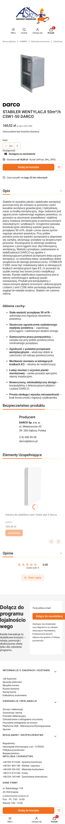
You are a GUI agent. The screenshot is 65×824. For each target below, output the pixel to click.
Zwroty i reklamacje (13, 709)
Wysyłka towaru (11, 685)
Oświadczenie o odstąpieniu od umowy (23, 719)
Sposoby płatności (12, 682)
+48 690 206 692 (11, 769)
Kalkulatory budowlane (14, 695)
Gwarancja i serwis (12, 712)
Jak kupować (9, 678)
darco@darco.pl (28, 441)
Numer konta (9, 692)
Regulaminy (9, 743)
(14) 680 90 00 (27, 437)
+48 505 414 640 (11, 762)
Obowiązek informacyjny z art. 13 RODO (23, 746)
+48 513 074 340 (11, 773)
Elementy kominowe (40, 41)
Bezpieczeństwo (11, 753)
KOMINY (23, 41)
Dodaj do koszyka (28, 167)
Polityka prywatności (13, 750)
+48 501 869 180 (11, 765)
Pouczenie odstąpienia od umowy (20, 722)
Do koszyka (14, 533)
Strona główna (9, 41)
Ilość (5, 140)
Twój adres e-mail (41, 608)
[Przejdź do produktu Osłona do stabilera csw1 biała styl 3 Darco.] (32, 487)
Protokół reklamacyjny (14, 716)
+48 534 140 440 (11, 776)
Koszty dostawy (11, 688)
